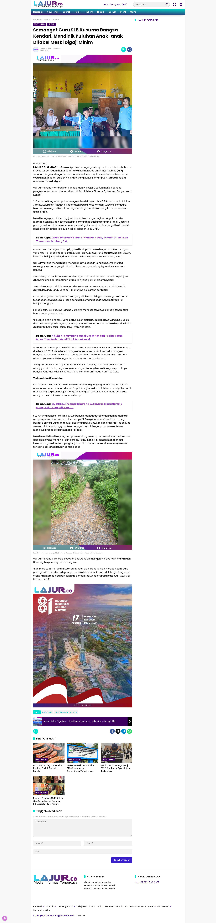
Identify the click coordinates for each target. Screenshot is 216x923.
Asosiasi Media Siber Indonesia (99, 888)
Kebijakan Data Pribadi (89, 906)
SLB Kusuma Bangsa (67, 712)
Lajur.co (81, 915)
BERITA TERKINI (39, 24)
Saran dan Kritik (41, 910)
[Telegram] (123, 731)
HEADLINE (51, 24)
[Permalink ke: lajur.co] (36, 49)
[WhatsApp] (129, 731)
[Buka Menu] (181, 4)
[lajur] (48, 4)
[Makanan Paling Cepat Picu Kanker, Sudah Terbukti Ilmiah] (49, 752)
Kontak (49, 906)
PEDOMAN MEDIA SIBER (141, 906)
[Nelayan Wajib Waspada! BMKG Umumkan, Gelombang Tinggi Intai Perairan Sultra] (82, 752)
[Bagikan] (129, 49)
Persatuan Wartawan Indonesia (100, 885)
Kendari (48, 712)
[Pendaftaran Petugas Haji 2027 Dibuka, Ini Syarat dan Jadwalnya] (116, 752)
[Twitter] (117, 731)
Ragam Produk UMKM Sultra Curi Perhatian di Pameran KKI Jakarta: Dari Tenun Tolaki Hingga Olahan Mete (48, 801)
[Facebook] (112, 731)
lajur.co (43, 49)
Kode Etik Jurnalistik (115, 906)
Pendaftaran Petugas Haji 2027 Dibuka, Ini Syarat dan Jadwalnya (115, 768)
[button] (167, 4)
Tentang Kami (64, 906)
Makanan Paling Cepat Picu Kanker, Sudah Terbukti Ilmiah (47, 768)
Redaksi (37, 906)
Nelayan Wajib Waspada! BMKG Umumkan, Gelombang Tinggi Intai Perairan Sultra (80, 768)
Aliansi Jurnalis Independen (98, 882)
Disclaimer (163, 906)
